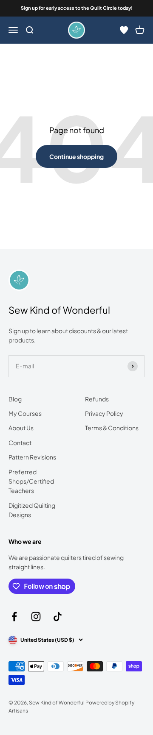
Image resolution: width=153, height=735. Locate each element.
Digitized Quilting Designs (31, 509)
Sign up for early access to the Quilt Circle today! (77, 8)
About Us (21, 428)
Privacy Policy (104, 413)
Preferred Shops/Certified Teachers (31, 481)
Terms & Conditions (112, 428)
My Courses (25, 413)
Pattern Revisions (32, 457)
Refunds (97, 399)
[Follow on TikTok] (57, 616)
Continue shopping (76, 156)
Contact (19, 442)
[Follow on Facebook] (14, 616)
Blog (15, 399)
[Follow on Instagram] (36, 616)
